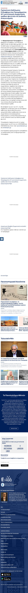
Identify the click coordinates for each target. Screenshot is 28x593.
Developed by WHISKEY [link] (22, 587)
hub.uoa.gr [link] (19, 571)
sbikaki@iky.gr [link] (7, 127)
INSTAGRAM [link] (8, 448)
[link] (2, 239)
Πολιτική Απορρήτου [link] (11, 587)
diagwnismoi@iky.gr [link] (6, 56)
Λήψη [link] (10, 183)
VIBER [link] (8, 451)
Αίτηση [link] (3, 275)
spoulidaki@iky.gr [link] (22, 126)
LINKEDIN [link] (20, 448)
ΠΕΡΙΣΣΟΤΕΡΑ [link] (14, 428)
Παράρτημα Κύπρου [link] (8, 490)
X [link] (20, 446)
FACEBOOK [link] (7, 446)
